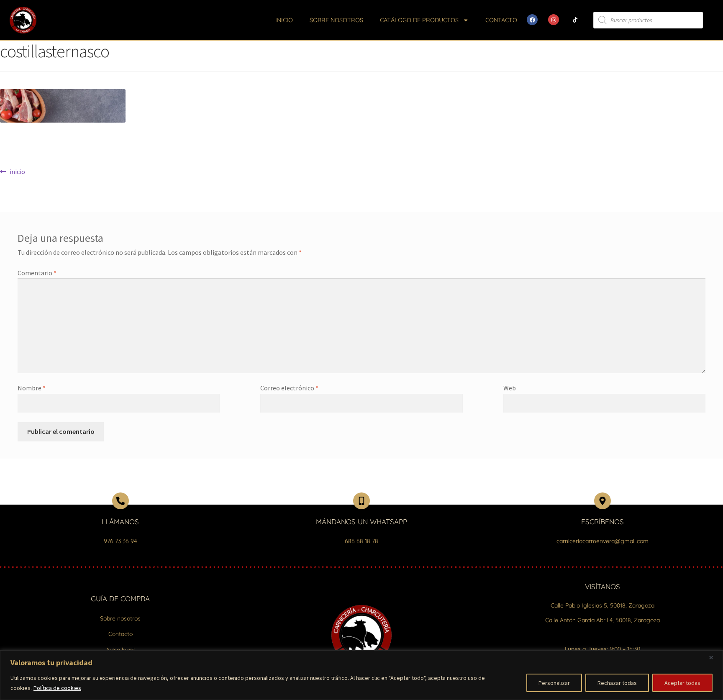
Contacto (501, 20)
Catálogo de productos (419, 20)
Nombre (32, 388)
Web (509, 388)
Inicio (284, 20)
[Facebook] (532, 19)
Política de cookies (57, 688)
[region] (361, 675)
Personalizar (554, 683)
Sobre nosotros (336, 20)
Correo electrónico (289, 388)
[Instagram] (553, 19)
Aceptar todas (682, 683)
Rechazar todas (617, 683)
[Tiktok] (574, 19)
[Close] (714, 657)
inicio (17, 171)
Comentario (37, 273)
